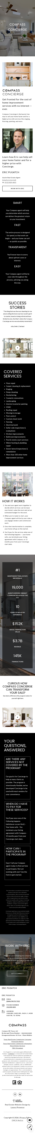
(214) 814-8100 (26, 1033)
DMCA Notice (17, 1120)
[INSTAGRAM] (15, 1094)
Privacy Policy (25, 1118)
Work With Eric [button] (17, 188)
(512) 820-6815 (10, 182)
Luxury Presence (17, 1107)
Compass (11, 1053)
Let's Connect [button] (17, 973)
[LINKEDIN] (20, 1094)
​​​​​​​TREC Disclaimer (17, 1048)
